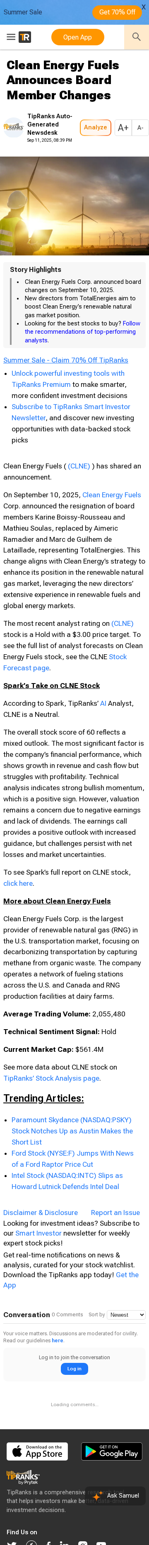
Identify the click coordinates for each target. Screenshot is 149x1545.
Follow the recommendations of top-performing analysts (82, 332)
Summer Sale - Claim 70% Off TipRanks (65, 382)
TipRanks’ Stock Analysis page (51, 1107)
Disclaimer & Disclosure (40, 1241)
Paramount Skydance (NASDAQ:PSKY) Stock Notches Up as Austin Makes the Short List (72, 1160)
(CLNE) (79, 495)
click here (18, 912)
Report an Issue (115, 1241)
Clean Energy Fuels (111, 524)
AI (103, 732)
